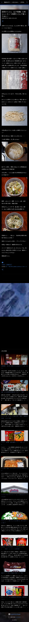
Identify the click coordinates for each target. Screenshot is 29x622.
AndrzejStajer (18, 617)
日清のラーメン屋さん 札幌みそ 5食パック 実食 (12, 573)
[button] (2, 21)
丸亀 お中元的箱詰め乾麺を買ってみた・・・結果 (12, 392)
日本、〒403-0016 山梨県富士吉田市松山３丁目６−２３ (16, 266)
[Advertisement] (14, 299)
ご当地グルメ (8, 264)
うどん (3, 264)
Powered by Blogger (15, 614)
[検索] (27, 2)
